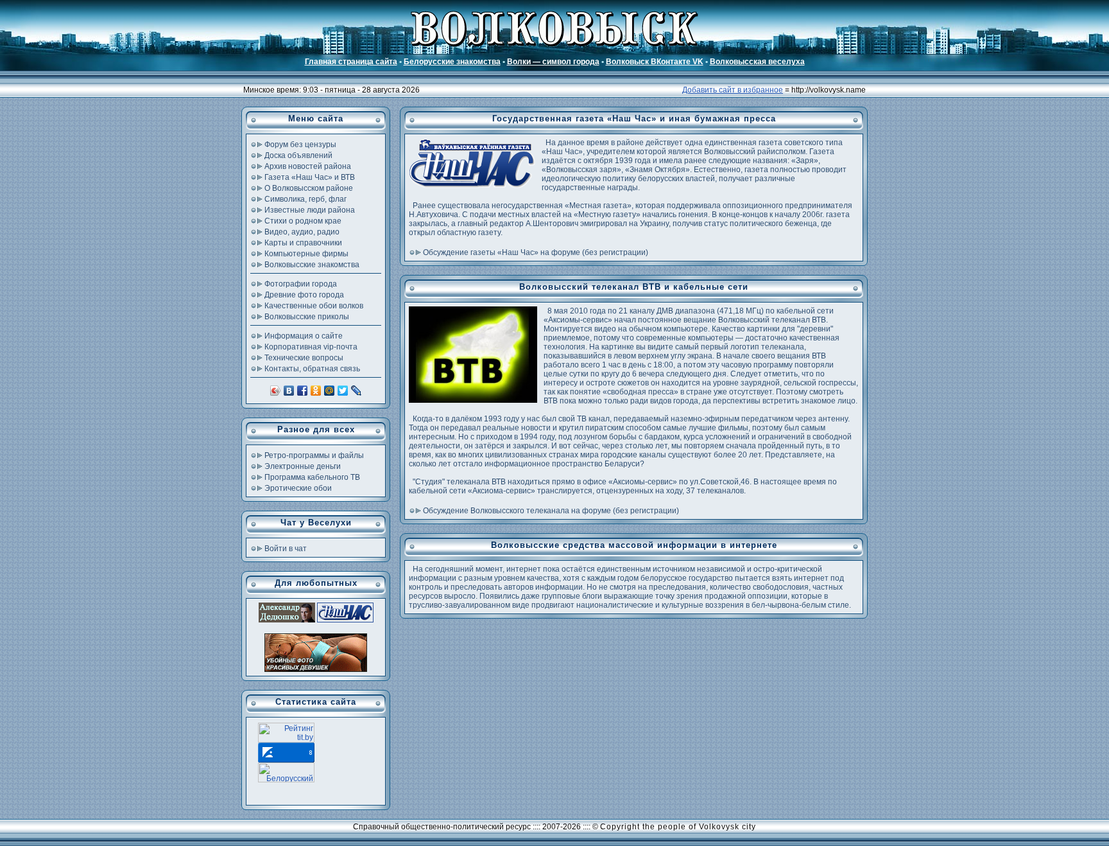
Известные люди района (309, 210)
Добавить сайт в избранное (732, 89)
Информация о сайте (303, 335)
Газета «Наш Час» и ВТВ (309, 177)
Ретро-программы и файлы (314, 455)
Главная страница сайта (351, 61)
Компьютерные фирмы (306, 253)
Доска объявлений (298, 155)
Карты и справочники (303, 242)
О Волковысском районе (308, 188)
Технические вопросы (303, 357)
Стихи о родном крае (302, 220)
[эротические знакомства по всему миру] (315, 669)
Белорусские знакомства (452, 61)
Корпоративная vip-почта (310, 346)
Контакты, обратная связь (312, 368)
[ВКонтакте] (289, 390)
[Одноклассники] (316, 390)
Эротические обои (298, 488)
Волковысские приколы (306, 316)
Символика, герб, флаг (305, 199)
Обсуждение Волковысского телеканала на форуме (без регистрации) (551, 510)
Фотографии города (300, 283)
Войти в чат (285, 548)
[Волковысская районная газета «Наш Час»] (345, 619)
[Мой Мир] (329, 390)
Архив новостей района (307, 166)
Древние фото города (304, 294)
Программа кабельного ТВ (312, 477)
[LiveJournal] (356, 390)
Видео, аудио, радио (302, 231)
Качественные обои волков (313, 305)
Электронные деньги (302, 466)
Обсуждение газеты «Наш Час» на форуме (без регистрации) (535, 252)
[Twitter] (343, 390)
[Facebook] (302, 390)
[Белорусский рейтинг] (286, 779)
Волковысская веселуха (757, 61)
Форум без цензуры (300, 144)
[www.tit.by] (286, 740)
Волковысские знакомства (311, 264)
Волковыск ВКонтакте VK (654, 61)
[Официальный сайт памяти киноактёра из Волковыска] (287, 619)
